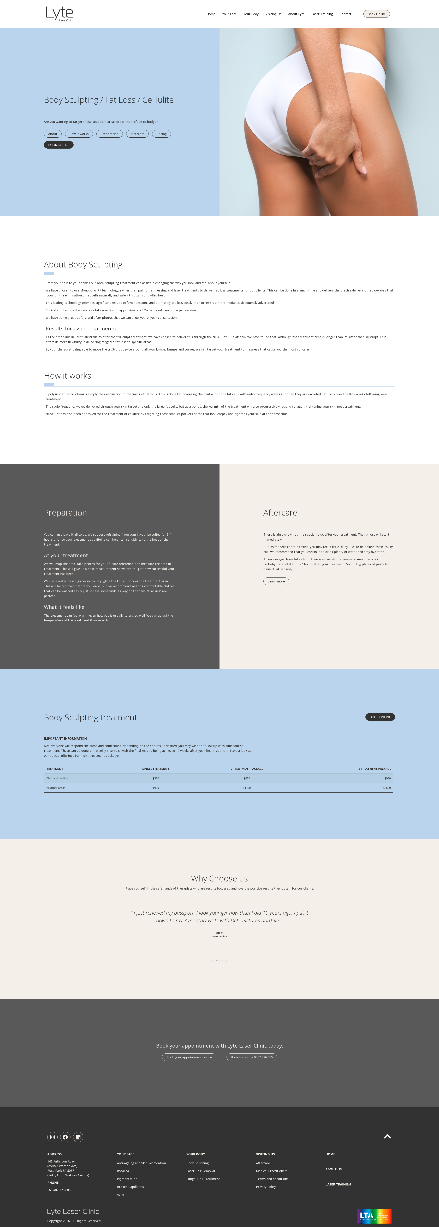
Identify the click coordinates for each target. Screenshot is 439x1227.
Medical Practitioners (272, 1171)
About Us (333, 1169)
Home (211, 14)
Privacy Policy (266, 1187)
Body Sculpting (197, 1163)
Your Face (229, 14)
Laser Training (322, 14)
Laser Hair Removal (200, 1171)
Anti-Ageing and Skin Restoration (141, 1163)
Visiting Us (273, 14)
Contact (345, 14)
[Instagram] (52, 1137)
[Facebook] (65, 1137)
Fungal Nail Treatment (203, 1179)
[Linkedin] (78, 1137)
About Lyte (296, 14)
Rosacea (123, 1171)
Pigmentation (127, 1179)
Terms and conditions (272, 1179)
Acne (120, 1195)
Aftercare (263, 1163)
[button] (125, 927)
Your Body (251, 14)
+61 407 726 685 (58, 1190)
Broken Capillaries (130, 1187)
